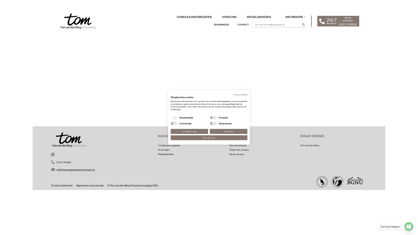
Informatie (294, 17)
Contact (243, 24)
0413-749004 (63, 162)
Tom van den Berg (309, 145)
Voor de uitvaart (237, 145)
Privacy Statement (62, 185)
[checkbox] (174, 117)
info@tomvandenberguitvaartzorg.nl (75, 169)
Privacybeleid (240, 94)
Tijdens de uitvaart (239, 149)
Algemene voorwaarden (90, 185)
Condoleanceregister (194, 17)
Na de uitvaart (236, 154)
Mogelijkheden (166, 154)
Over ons (229, 17)
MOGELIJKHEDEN (259, 17)
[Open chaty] (408, 226)
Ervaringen (221, 24)
